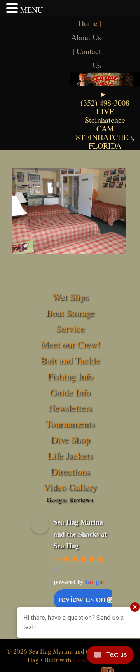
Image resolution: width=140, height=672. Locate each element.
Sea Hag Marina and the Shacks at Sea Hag (80, 534)
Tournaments (70, 423)
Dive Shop (70, 439)
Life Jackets (70, 455)
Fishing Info (70, 376)
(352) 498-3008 (105, 103)
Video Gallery (70, 487)
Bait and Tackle (70, 360)
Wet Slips (70, 296)
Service (70, 328)
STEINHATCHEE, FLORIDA (105, 141)
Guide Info (70, 392)
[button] (13, 8)
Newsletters (70, 407)
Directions (70, 471)
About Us (86, 37)
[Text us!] (110, 656)
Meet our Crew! (70, 344)
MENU (31, 10)
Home (88, 23)
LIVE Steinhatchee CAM (105, 120)
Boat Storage (70, 312)
